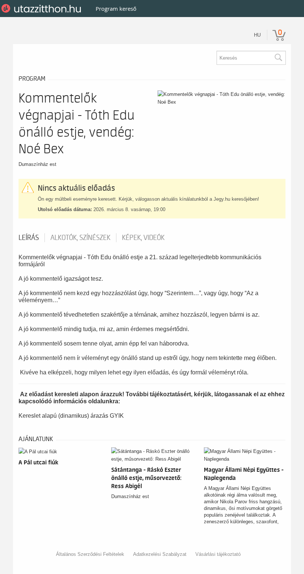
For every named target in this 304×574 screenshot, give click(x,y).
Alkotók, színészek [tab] (80, 238)
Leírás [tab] (29, 238)
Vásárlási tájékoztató (218, 554)
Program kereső (116, 8)
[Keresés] (278, 58)
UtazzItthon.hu (42, 8)
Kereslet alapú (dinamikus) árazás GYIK (71, 416)
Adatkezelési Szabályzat (159, 554)
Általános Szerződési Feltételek (90, 554)
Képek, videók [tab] (143, 238)
